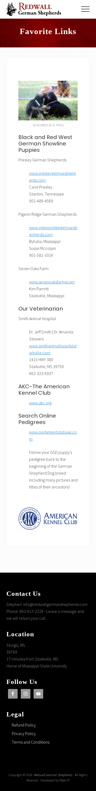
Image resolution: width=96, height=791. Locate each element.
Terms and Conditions (30, 742)
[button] (85, 9)
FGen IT (64, 780)
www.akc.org (40, 402)
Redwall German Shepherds (53, 775)
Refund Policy (24, 725)
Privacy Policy (24, 733)
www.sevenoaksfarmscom (52, 281)
